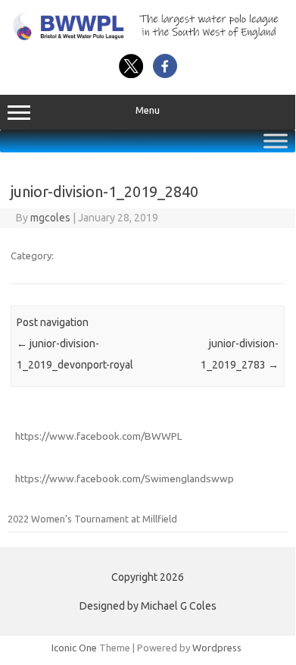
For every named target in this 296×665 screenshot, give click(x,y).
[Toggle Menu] (275, 141)
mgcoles (50, 218)
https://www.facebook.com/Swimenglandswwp (124, 478)
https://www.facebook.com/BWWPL (98, 436)
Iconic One (74, 647)
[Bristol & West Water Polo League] (147, 37)
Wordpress (216, 647)
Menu (148, 110)
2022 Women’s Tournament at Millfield (92, 518)
